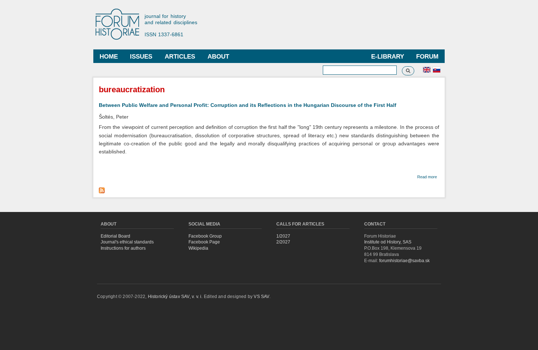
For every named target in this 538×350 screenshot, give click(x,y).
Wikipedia (198, 248)
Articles (180, 56)
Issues (141, 56)
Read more (427, 177)
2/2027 (283, 242)
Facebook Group (205, 236)
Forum (427, 56)
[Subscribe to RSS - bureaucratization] (103, 188)
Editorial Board (115, 236)
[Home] (120, 24)
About (218, 56)
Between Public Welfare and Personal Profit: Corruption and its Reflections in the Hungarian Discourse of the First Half (247, 105)
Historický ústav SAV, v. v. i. (176, 296)
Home (109, 56)
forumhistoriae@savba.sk (404, 260)
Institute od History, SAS (387, 242)
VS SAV (261, 296)
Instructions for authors (123, 248)
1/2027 (283, 236)
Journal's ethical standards (127, 242)
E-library (387, 56)
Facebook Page (204, 242)
